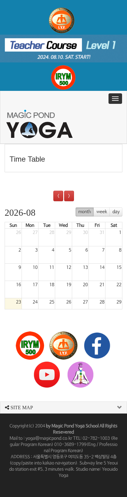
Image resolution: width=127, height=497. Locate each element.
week (101, 211)
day (116, 211)
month (84, 211)
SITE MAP (21, 407)
